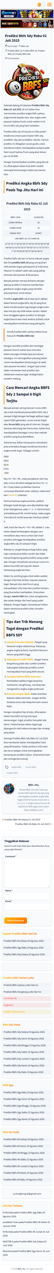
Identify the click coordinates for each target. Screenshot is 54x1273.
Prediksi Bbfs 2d (15, 50)
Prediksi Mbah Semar (14, 1011)
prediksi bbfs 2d (20, 262)
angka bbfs (18, 299)
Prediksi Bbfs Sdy (22, 54)
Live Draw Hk (10, 998)
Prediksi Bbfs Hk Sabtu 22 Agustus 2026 (23, 1159)
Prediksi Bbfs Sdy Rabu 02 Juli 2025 (26, 38)
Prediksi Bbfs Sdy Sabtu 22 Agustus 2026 (24, 1052)
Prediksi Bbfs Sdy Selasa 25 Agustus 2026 (24, 954)
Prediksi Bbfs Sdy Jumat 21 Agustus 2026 (24, 1058)
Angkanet (8, 1005)
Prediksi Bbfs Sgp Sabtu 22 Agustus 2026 (24, 1112)
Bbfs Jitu (25, 46)
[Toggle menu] (49, 4)
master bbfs (18, 596)
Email (8, 901)
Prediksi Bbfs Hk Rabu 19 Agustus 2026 (23, 1179)
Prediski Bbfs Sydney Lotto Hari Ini (21, 985)
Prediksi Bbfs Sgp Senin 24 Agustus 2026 (24, 1099)
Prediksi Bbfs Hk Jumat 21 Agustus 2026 (24, 1166)
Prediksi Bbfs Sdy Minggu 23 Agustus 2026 (25, 1045)
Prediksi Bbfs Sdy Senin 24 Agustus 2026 (24, 1038)
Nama (9, 890)
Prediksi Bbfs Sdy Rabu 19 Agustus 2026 (23, 1072)
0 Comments (13, 58)
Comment (10, 856)
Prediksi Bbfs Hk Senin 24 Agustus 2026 (23, 1146)
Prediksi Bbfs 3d (30, 50)
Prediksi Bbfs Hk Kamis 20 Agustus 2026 (23, 1173)
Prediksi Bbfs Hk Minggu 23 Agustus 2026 (24, 1153)
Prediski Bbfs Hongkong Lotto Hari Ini (22, 992)
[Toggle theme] (41, 4)
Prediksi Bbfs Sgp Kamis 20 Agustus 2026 (24, 1119)
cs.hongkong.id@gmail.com (27, 1193)
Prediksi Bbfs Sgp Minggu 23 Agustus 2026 (25, 1105)
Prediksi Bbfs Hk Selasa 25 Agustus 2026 (24, 941)
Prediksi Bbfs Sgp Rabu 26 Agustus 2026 (24, 947)
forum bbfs (14, 424)
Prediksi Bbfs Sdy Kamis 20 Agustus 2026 (24, 1065)
